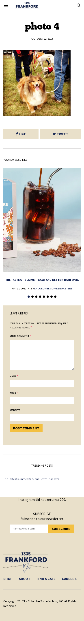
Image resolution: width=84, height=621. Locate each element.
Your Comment (19, 336)
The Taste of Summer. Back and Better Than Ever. (42, 280)
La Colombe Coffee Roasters (53, 288)
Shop (8, 578)
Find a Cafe (46, 578)
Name (13, 376)
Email (13, 393)
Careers (69, 578)
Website (15, 410)
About (24, 578)
